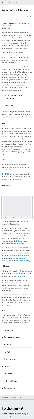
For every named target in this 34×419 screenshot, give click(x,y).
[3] (9, 169)
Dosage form (15, 20)
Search (32, 3)
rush (25, 87)
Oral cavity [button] (9, 106)
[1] (11, 79)
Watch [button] (27, 16)
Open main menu (2, 3)
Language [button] (3, 16)
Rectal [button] (7, 352)
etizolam (18, 241)
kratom (18, 258)
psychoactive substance (15, 26)
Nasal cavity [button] (9, 330)
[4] (11, 169)
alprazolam (8, 241)
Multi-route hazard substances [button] (13, 97)
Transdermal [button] (10, 359)
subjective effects (17, 38)
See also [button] (8, 374)
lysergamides (18, 276)
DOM (9, 233)
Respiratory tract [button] (12, 337)
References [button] (9, 388)
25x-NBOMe (24, 302)
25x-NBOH (5, 305)
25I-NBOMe (5, 174)
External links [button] (10, 381)
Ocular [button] (7, 367)
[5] (14, 273)
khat (13, 258)
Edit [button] (31, 16)
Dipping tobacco (9, 218)
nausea (13, 167)
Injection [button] (8, 345)
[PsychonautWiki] (12, 409)
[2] (11, 148)
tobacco (22, 261)
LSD (13, 233)
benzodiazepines (25, 238)
